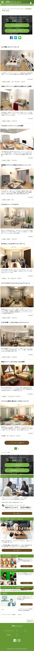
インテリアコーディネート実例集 (8, 614)
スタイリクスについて (8, 630)
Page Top (30, 621)
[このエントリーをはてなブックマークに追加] (15, 38)
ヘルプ (25, 630)
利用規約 (9, 634)
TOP (3, 609)
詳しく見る (16, 513)
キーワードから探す (5, 452)
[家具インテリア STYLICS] (13, 2)
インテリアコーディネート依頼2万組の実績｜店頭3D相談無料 (25, 609)
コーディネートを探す (16, 442)
